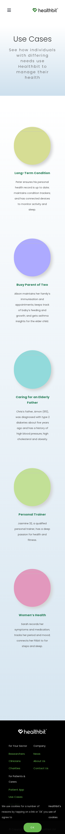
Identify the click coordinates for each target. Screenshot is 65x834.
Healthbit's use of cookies (55, 812)
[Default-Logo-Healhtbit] (45, 9)
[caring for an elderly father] (32, 353)
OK (33, 827)
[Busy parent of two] (32, 241)
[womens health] (32, 572)
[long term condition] (32, 130)
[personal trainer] (32, 471)
